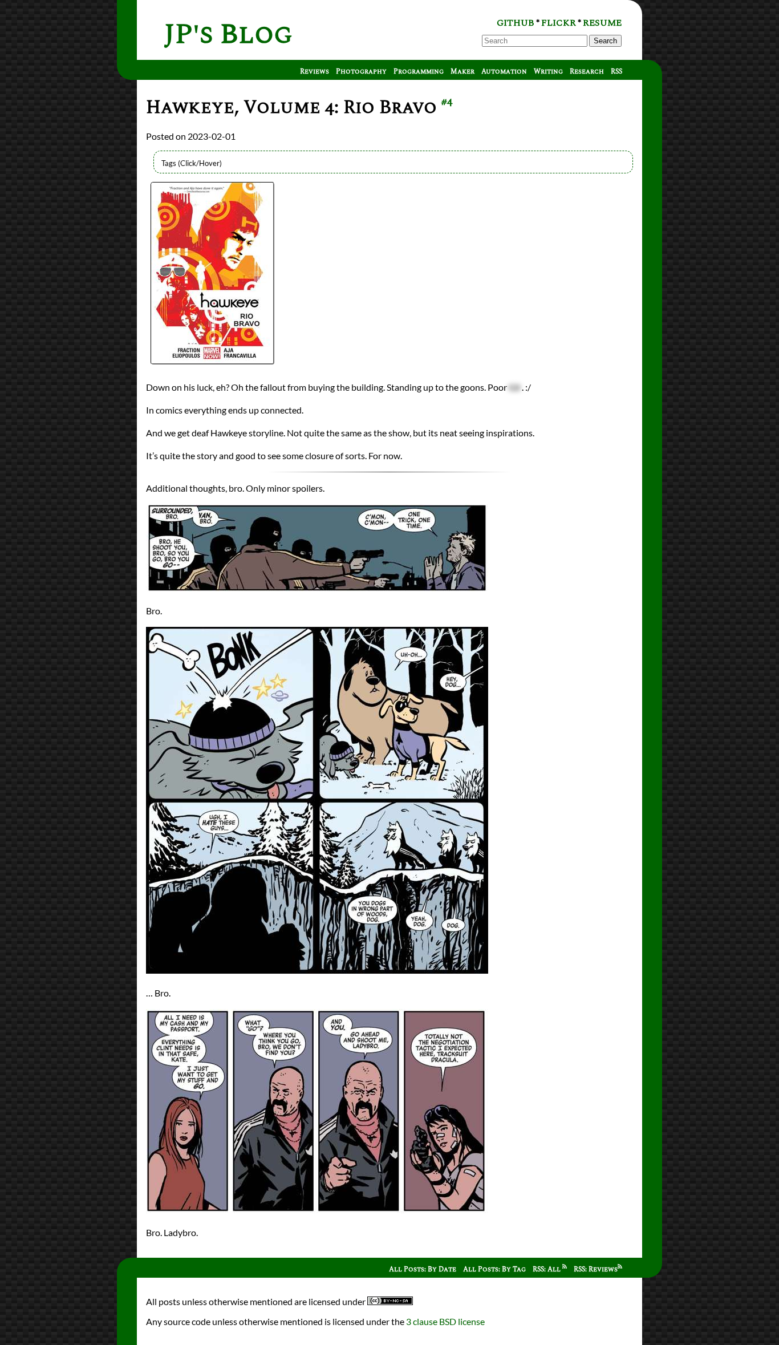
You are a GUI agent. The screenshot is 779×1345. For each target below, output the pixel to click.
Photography (361, 71)
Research (587, 71)
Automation (504, 71)
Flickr (558, 23)
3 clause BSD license (445, 1321)
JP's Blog (228, 34)
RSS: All (547, 1269)
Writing (548, 71)
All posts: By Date (422, 1269)
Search (605, 41)
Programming (418, 71)
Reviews (314, 71)
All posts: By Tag (494, 1269)
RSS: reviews (596, 1269)
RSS (616, 71)
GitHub (515, 23)
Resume (602, 23)
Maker (462, 71)
